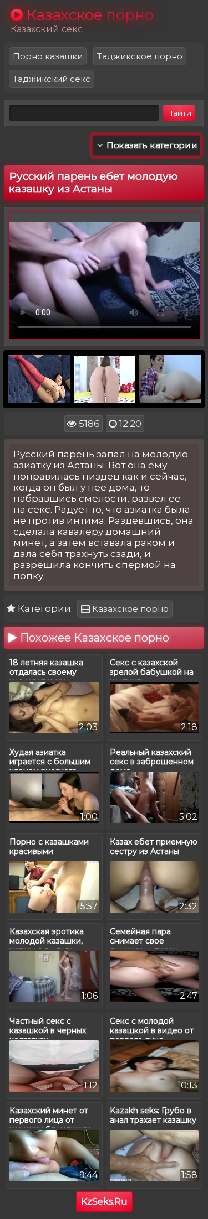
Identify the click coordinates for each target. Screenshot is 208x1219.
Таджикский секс (51, 79)
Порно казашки (48, 56)
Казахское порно (129, 608)
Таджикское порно (139, 56)
